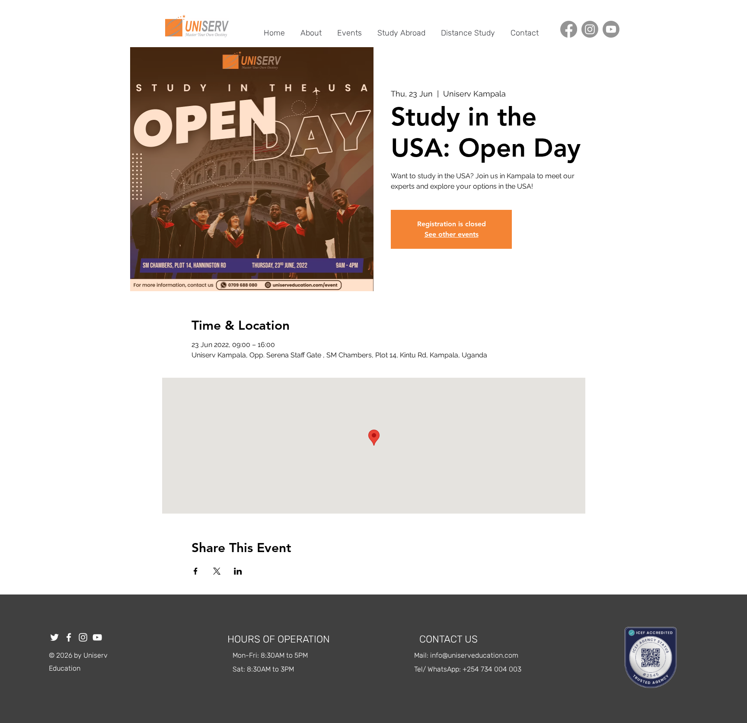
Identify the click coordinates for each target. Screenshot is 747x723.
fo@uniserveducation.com (477, 655)
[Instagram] (589, 29)
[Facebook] (568, 29)
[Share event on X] (217, 571)
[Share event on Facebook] (196, 571)
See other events (452, 234)
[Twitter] (54, 637)
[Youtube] (611, 29)
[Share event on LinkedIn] (238, 571)
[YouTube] (97, 637)
